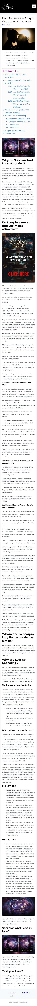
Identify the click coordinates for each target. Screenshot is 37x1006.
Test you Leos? (10, 133)
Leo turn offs (14, 127)
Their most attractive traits (19, 118)
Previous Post (11, 993)
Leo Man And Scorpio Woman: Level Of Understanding (21, 95)
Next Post (26, 993)
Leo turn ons (14, 124)
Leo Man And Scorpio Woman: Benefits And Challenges (21, 104)
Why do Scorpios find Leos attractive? (15, 75)
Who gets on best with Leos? (20, 122)
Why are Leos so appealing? (15, 116)
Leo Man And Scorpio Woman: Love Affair (21, 87)
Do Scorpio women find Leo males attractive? (18, 81)
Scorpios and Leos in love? (15, 130)
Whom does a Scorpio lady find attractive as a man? (17, 111)
